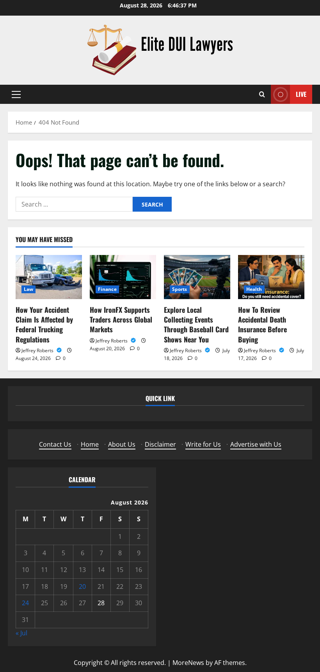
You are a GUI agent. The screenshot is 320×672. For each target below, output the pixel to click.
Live (301, 94)
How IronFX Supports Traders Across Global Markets (121, 319)
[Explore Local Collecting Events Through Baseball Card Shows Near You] (197, 277)
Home (90, 444)
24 (25, 603)
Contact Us (55, 444)
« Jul (21, 633)
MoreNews (188, 662)
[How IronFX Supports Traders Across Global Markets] (123, 277)
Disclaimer (160, 444)
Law (28, 289)
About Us (121, 444)
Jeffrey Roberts (38, 350)
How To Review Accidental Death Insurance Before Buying (262, 324)
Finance (107, 289)
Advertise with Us (255, 444)
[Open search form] (262, 94)
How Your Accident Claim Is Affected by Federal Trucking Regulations (44, 324)
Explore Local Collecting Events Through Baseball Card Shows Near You (196, 324)
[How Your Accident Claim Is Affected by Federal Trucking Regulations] (49, 277)
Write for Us (203, 444)
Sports (179, 289)
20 (82, 586)
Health (254, 289)
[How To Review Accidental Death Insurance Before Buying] (271, 277)
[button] (16, 94)
